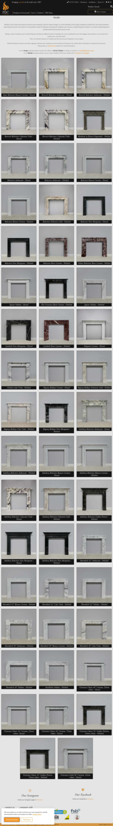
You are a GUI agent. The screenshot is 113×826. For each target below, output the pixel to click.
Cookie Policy (36, 814)
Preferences (26, 820)
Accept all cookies (12, 820)
